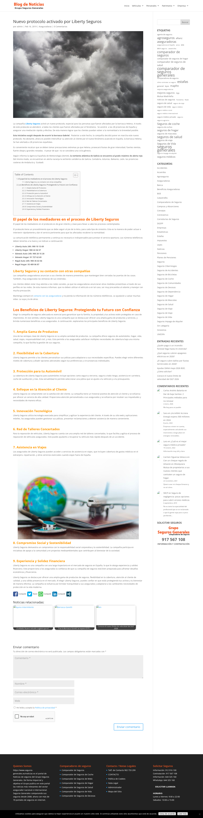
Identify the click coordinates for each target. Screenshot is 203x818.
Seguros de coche (168, 124)
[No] (199, 814)
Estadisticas (162, 232)
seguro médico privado (166, 117)
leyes (167, 86)
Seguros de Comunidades (169, 283)
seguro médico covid (164, 110)
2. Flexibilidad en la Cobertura (36, 190)
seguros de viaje (164, 140)
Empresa (182, 5)
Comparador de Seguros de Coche (77, 774)
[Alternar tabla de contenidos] (74, 175)
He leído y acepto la (36, 707)
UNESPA (161, 334)
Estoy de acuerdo (167, 814)
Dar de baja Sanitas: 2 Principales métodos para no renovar (175, 397)
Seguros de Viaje (164, 308)
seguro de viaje (178, 103)
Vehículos (136, 5)
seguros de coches (164, 127)
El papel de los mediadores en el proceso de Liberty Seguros (42, 179)
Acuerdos (161, 172)
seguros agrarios (163, 120)
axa (182, 44)
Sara (165, 413)
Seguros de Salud (165, 304)
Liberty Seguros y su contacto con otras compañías (43, 182)
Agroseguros (163, 176)
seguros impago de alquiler (167, 153)
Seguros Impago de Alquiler (170, 321)
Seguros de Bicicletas (167, 274)
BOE (159, 193)
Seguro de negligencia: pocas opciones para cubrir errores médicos (176, 496)
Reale (187, 100)
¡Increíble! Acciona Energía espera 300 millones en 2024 (176, 416)
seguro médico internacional (167, 113)
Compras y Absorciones (168, 206)
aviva (178, 45)
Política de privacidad (45, 707)
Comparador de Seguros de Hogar (77, 783)
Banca (160, 185)
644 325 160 (170, 777)
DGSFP (160, 223)
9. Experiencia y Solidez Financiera (37, 209)
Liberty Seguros (32, 123)
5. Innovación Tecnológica (34, 198)
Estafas (160, 236)
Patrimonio (167, 5)
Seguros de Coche (165, 278)
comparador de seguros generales (171, 72)
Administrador (115, 787)
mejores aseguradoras (165, 89)
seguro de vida (164, 106)
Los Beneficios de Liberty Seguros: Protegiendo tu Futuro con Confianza (47, 185)
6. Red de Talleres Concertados (36, 201)
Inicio (126, 5)
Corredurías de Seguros (168, 219)
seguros (180, 117)
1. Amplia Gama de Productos (35, 188)
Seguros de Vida (166, 143)
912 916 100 (170, 770)
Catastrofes (162, 198)
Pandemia (180, 100)
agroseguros (166, 38)
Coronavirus (162, 215)
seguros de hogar (168, 130)
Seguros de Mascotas (167, 300)
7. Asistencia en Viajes (32, 204)
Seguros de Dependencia (168, 291)
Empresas (161, 227)
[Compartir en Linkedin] (58, 594)
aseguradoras (166, 41)
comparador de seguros (168, 53)
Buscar (185, 22)
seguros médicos (166, 156)
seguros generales (166, 148)
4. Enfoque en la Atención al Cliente (37, 196)
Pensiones (162, 253)
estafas (182, 81)
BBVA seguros (162, 49)
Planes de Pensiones (166, 257)
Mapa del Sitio (115, 791)
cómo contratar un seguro (166, 82)
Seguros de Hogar (165, 295)
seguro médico (177, 107)
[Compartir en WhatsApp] (44, 594)
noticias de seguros (166, 99)
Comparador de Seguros (73, 770)
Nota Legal (113, 783)
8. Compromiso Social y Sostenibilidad (38, 207)
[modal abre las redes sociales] (68, 594)
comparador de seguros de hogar (172, 58)
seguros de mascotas (167, 133)
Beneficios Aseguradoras (168, 189)
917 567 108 (171, 773)
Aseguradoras (45, 26)
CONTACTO (113, 774)
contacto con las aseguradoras (47, 295)
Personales (151, 5)
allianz (179, 38)
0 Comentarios (60, 26)
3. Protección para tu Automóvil (36, 193)
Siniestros (161, 330)
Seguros (161, 261)
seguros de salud (169, 137)
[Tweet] (32, 594)
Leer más (182, 814)
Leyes (159, 244)
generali (160, 86)
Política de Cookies (116, 778)
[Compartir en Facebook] (19, 594)
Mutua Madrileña (165, 96)
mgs (177, 93)
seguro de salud (164, 103)
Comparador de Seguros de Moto (77, 778)
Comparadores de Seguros (169, 202)
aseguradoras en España (166, 45)
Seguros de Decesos (166, 287)
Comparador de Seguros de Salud (77, 787)
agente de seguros (164, 34)
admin (20, 26)
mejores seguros (166, 92)
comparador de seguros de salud (171, 63)
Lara (165, 441)
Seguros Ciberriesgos (167, 266)
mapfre (174, 85)
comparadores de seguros (168, 78)
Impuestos (162, 240)
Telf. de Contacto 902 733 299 (121, 770)
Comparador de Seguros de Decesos (78, 795)
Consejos (161, 210)
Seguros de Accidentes (167, 270)
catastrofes (172, 49)
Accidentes (162, 168)
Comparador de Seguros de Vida (77, 791)
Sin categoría (163, 325)
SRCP (165, 493)
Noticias (161, 249)
